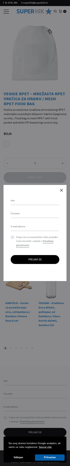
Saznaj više (45, 447)
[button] (52, 447)
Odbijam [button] (18, 457)
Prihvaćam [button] (50, 457)
